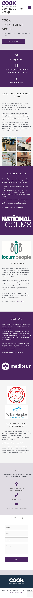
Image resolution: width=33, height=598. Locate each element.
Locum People (20, 301)
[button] (13, 41)
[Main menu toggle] (29, 7)
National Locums (21, 207)
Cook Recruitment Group (13, 10)
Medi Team (19, 352)
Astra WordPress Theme (16, 592)
